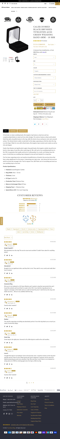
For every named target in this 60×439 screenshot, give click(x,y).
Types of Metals (34, 409)
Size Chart (33, 404)
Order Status (20, 404)
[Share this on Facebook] (38, 124)
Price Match (22, 131)
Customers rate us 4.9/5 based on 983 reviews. (22, 424)
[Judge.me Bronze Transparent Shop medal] (33, 218)
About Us (47, 399)
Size (34, 61)
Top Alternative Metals (36, 415)
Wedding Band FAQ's (36, 418)
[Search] (16, 11)
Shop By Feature (52, 7)
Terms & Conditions (49, 405)
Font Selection (37, 81)
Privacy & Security (49, 402)
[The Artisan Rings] (5, 7)
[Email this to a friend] (46, 124)
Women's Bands (24, 7)
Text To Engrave (37, 88)
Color (35, 67)
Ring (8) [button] (8, 229)
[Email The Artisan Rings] (10, 3)
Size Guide (51, 44)
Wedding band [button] (40, 232)
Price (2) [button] (23, 229)
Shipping (13, 131)
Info (6, 131)
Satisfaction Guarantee (22, 409)
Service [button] (32, 232)
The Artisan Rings (11, 428)
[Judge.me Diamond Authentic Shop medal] (26, 218)
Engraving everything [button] (43, 229)
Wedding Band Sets (32, 7)
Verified (29, 223)
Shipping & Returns (21, 406)
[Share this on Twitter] (35, 124)
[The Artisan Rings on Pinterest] (5, 3)
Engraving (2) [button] (16, 229)
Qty (34, 97)
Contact (19, 401)
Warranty (19, 415)
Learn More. (45, 119)
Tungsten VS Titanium (36, 412)
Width (35, 54)
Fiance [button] (51, 229)
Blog (46, 408)
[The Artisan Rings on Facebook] (2, 3)
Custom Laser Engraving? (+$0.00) (42, 74)
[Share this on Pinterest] (42, 124)
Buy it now (50, 104)
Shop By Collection (42, 7)
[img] (8, 242)
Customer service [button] (32, 229)
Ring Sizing (33, 401)
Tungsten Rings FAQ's (36, 421)
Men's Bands (17, 7)
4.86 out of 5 (33, 198)
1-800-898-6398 (14, 3)
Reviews (13, 11)
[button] (37, 41)
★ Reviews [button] (1, 221)
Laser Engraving (34, 406)
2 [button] (29, 382)
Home (12, 7)
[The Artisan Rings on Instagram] (7, 3)
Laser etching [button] (25, 232)
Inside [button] (18, 232)
